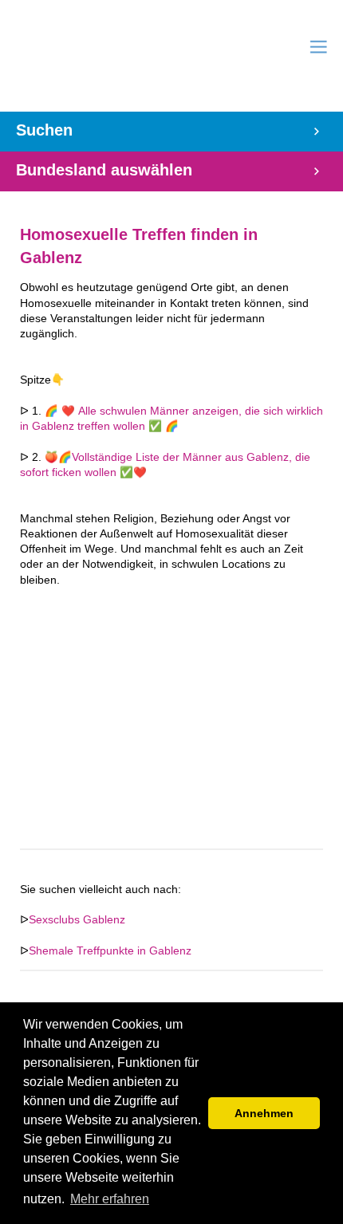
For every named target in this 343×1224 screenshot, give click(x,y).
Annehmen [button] (264, 1113)
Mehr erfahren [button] (109, 1199)
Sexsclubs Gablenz (77, 920)
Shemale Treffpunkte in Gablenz (110, 951)
